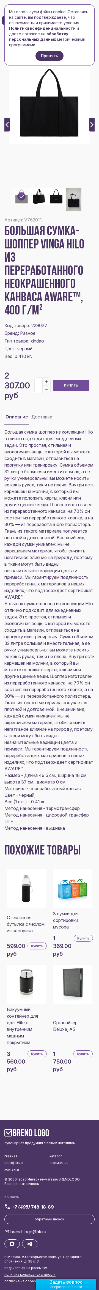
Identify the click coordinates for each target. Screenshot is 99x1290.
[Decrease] (46, 389)
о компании (59, 1163)
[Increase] (46, 381)
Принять (49, 55)
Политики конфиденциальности (42, 28)
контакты (11, 1169)
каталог (56, 1156)
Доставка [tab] (41, 417)
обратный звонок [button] (49, 1219)
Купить (71, 385)
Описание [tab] (17, 417)
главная (10, 1156)
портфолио (13, 1163)
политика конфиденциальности (30, 1274)
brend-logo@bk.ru (28, 1231)
